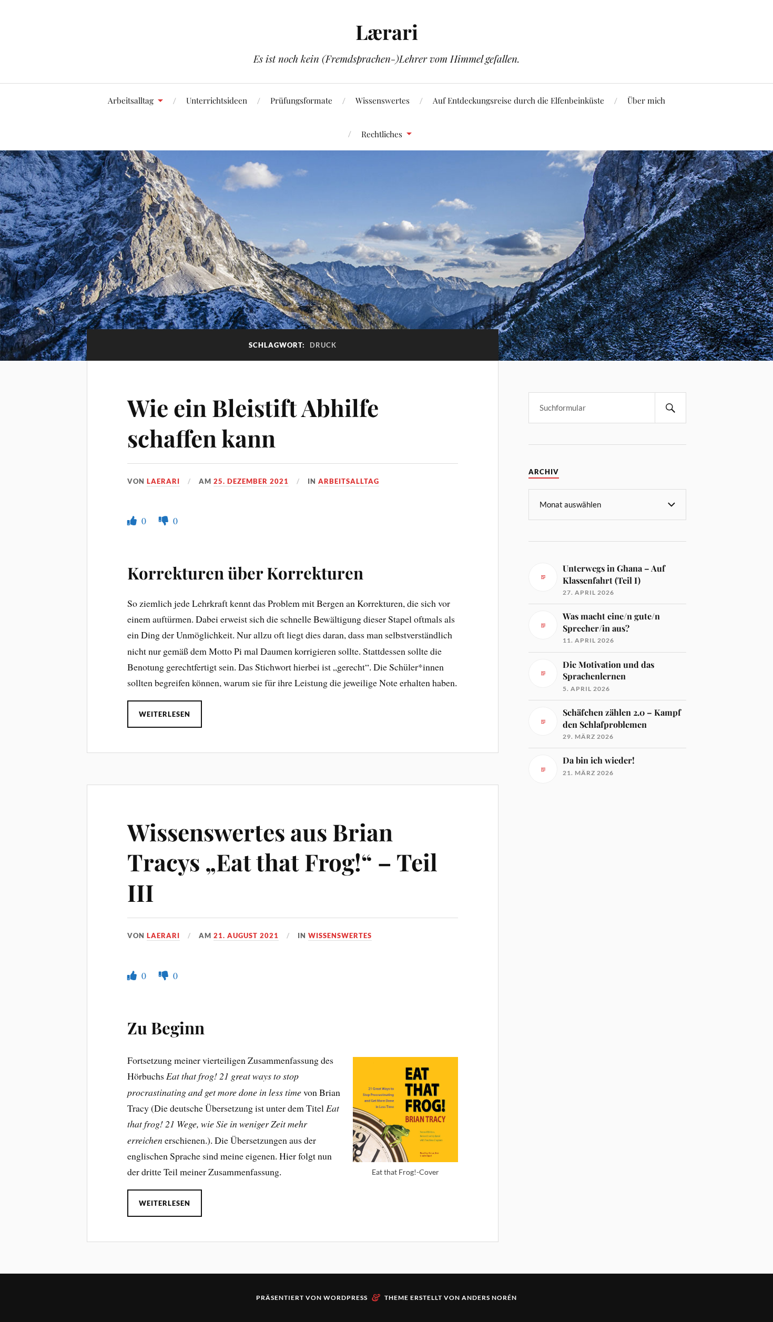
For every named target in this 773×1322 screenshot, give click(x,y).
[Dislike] (164, 520)
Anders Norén (489, 1297)
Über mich (646, 100)
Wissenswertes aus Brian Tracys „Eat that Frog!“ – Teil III (282, 862)
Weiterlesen (164, 714)
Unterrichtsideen (216, 100)
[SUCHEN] (670, 407)
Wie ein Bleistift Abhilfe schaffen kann (253, 422)
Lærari (386, 31)
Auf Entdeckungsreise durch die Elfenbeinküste (518, 100)
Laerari (163, 481)
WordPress (345, 1297)
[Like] (133, 520)
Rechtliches (381, 133)
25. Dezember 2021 (251, 481)
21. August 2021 (246, 935)
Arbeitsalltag (131, 100)
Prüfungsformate (301, 100)
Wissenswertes (382, 100)
